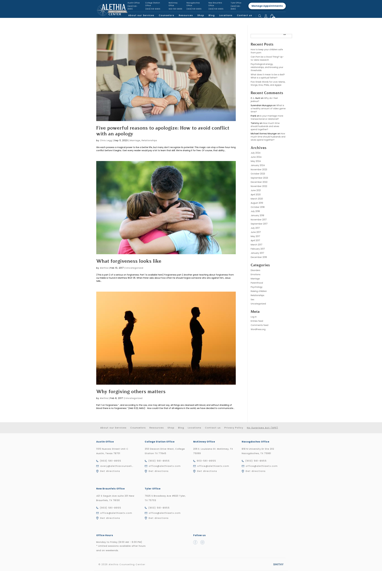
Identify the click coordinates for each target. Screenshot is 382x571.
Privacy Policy (233, 427)
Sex (252, 299)
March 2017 (256, 244)
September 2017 (259, 223)
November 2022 (259, 186)
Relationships (149, 140)
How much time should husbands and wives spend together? (265, 126)
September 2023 (259, 177)
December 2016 (259, 257)
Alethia (104, 267)
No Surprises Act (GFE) (262, 427)
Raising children (259, 291)
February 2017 (258, 248)
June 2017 (256, 232)
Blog (212, 15)
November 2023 (259, 169)
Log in (254, 316)
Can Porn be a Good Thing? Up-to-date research (267, 58)
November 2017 (259, 219)
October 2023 (258, 173)
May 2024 (256, 161)
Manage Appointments (267, 6)
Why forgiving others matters (131, 392)
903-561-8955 (206, 460)
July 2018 (255, 211)
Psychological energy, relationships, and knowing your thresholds (267, 67)
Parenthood (257, 282)
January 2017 (257, 253)
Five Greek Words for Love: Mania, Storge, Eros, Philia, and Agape (268, 83)
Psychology (256, 287)
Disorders (255, 270)
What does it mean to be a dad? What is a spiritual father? (268, 76)
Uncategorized (134, 267)
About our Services (141, 15)
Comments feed (259, 325)
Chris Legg (106, 140)
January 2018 (257, 215)
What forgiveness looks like (128, 261)
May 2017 (255, 236)
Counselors (166, 15)
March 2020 (257, 198)
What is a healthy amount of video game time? (268, 108)
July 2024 (256, 152)
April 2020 (256, 194)
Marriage (135, 140)
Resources (186, 15)
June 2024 (256, 156)
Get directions (110, 471)
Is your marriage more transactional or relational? (267, 117)
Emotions (255, 274)
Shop (200, 15)
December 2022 (259, 182)
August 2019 (257, 202)
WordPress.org (258, 329)
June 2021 (256, 190)
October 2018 (258, 207)
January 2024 (258, 165)
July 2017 (255, 227)
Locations (225, 15)
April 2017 (255, 240)
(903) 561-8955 (110, 460)
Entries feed (257, 320)
